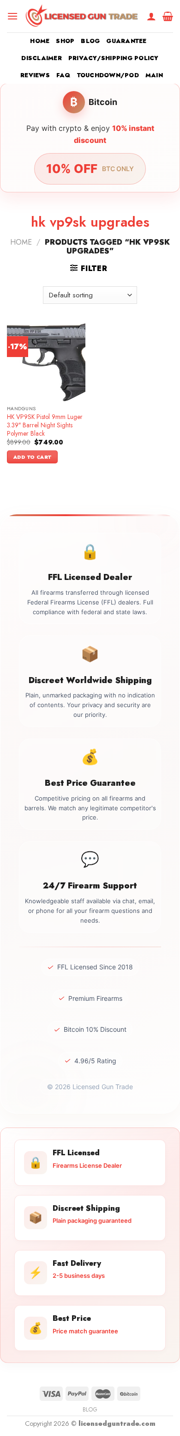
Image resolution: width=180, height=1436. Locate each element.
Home (39, 41)
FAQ (63, 75)
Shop (65, 41)
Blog (90, 41)
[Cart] (167, 16)
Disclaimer (41, 58)
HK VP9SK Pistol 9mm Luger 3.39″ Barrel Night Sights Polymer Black (45, 425)
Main (154, 75)
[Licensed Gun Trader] (82, 16)
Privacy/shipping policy (113, 58)
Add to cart (32, 457)
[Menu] (12, 16)
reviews (35, 75)
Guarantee (126, 41)
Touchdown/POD (108, 75)
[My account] (151, 16)
